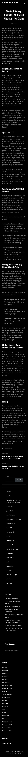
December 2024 (7, 722)
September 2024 (7, 731)
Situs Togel (10, 579)
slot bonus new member (14, 519)
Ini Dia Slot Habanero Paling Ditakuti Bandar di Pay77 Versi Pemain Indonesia (14, 628)
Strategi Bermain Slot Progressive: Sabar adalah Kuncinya (12, 601)
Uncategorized (8, 448)
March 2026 (5, 679)
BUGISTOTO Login (12, 575)
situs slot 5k (10, 558)
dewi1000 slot (11, 515)
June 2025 (5, 703)
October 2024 (6, 728)
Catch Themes (18, 753)
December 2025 (7, 685)
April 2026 (5, 676)
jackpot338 (10, 511)
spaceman (10, 553)
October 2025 (6, 691)
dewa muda (10, 545)
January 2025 (6, 719)
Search (7, 477)
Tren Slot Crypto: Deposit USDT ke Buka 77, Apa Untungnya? (12, 609)
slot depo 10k (10, 506)
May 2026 (5, 673)
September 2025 (7, 694)
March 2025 (5, 713)
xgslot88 (9, 570)
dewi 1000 (9, 583)
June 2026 (5, 670)
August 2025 (6, 697)
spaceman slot (11, 523)
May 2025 (5, 706)
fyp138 (8, 496)
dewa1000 (9, 528)
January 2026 (6, 682)
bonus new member (12, 549)
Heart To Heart (10, 3)
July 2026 (4, 667)
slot (8, 562)
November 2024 (7, 725)
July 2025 (4, 700)
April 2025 (5, 709)
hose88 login (10, 566)
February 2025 (6, 716)
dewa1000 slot (11, 532)
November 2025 (7, 688)
